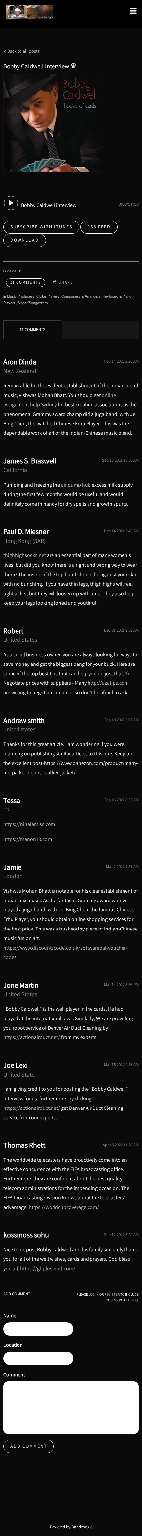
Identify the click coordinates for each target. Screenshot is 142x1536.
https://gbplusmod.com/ (47, 1268)
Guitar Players (47, 296)
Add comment (28, 1446)
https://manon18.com (27, 839)
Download (24, 240)
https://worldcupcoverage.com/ (64, 1207)
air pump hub (76, 484)
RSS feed (99, 227)
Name (9, 1315)
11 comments (25, 282)
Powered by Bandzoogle (71, 1527)
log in (94, 1294)
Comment (14, 1374)
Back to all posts (23, 51)
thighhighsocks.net (24, 555)
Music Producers (20, 296)
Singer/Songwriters (33, 302)
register (112, 1294)
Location (13, 1345)
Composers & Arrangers (81, 296)
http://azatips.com (108, 682)
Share (66, 282)
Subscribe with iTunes (41, 227)
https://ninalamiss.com (29, 824)
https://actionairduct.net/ (31, 1037)
